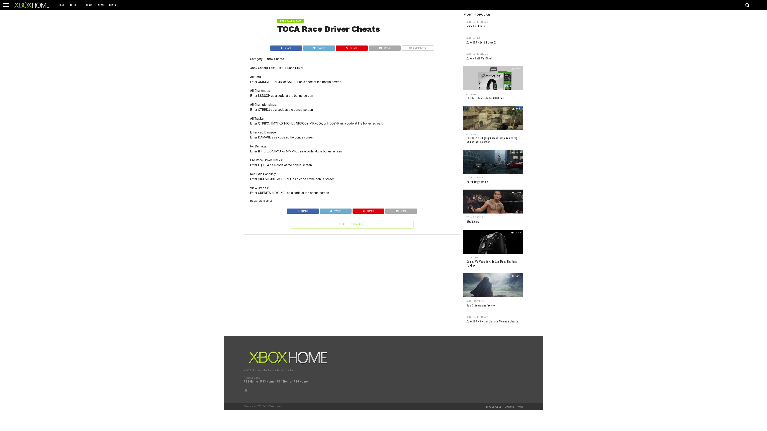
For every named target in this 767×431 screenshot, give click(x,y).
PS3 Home (267, 381)
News (101, 5)
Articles (74, 5)
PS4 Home (284, 381)
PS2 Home (251, 381)
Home (61, 5)
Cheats (88, 5)
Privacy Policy (493, 406)
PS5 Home (300, 381)
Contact (114, 5)
